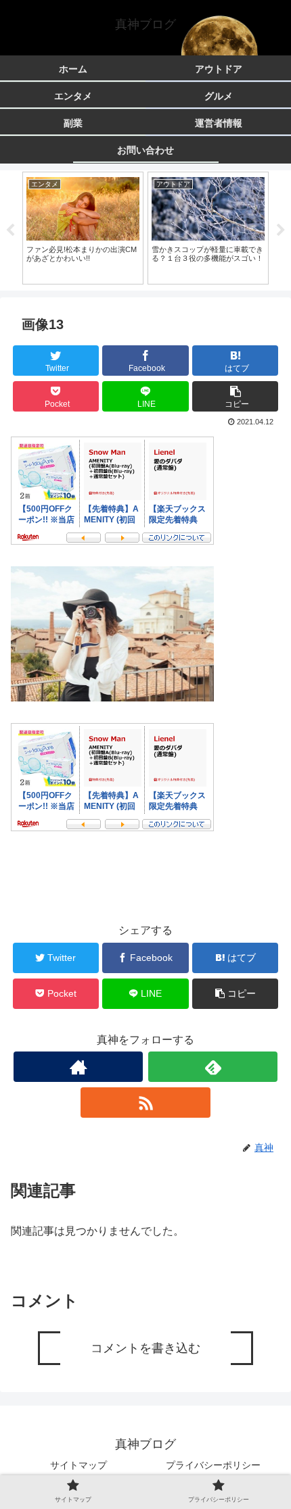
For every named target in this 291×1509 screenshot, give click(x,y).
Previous (10, 230)
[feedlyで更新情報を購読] (212, 1067)
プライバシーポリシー (213, 1465)
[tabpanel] (82, 228)
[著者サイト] (78, 1067)
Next (281, 230)
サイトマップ (78, 1465)
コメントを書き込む (145, 1348)
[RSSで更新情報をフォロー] (145, 1102)
